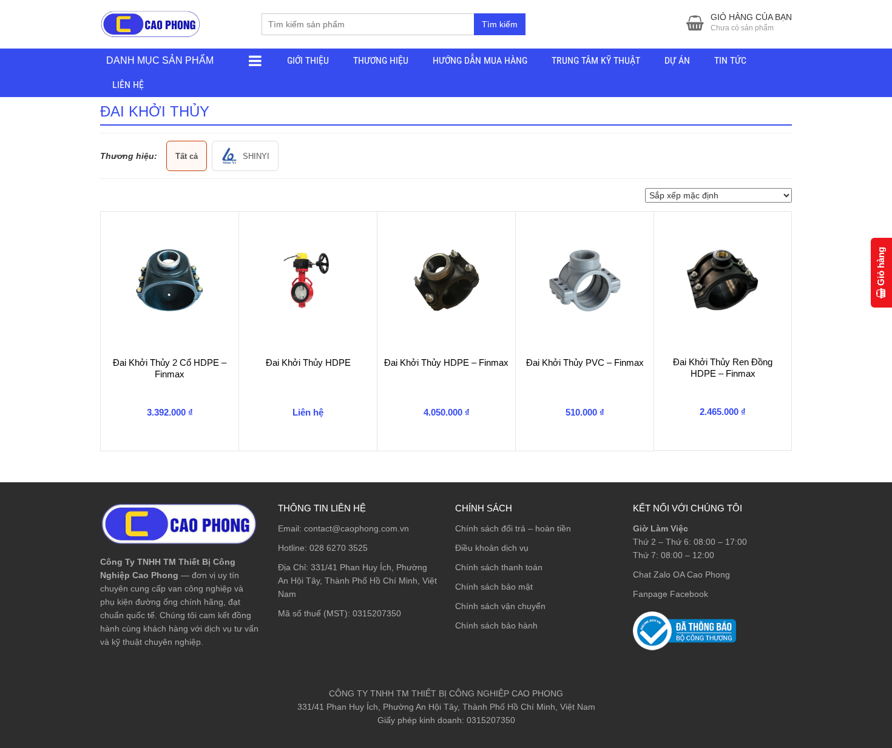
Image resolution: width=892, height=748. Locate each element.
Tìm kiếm (500, 24)
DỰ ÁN (677, 60)
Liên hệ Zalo (834, 683)
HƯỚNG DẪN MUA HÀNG (480, 60)
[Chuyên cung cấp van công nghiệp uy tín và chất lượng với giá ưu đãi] (150, 23)
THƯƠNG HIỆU (380, 60)
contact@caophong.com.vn (356, 528)
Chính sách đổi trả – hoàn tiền (513, 528)
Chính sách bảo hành (496, 625)
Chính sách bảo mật (494, 586)
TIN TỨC (730, 60)
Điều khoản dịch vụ (492, 548)
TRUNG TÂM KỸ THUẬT (596, 60)
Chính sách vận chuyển (500, 606)
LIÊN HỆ (128, 84)
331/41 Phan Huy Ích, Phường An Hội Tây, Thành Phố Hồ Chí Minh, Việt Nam (357, 580)
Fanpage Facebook (670, 594)
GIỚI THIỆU (308, 60)
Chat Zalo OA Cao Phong (681, 574)
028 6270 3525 (338, 548)
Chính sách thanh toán (498, 567)
